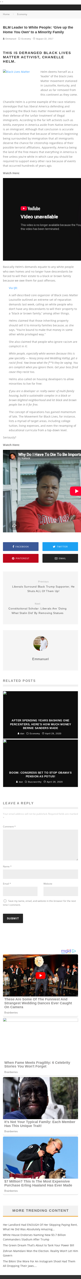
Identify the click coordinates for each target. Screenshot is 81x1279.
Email (7, 883)
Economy (26, 39)
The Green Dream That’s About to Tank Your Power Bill (38, 1245)
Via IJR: (13, 288)
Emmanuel (10, 39)
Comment (9, 826)
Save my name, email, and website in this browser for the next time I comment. (39, 902)
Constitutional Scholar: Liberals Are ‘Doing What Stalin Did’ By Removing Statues (37, 608)
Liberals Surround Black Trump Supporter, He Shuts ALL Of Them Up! (43, 586)
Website (47, 883)
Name (7, 866)
